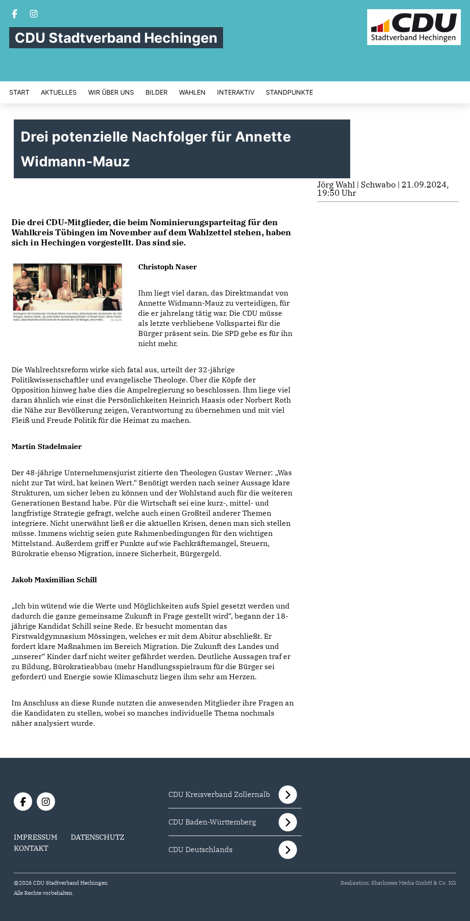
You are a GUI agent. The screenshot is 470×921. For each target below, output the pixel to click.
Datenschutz (97, 836)
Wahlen (192, 92)
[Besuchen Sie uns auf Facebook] (14, 15)
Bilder (156, 92)
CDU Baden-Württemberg (212, 821)
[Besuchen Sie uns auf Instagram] (33, 15)
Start (19, 92)
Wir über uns (111, 92)
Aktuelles (59, 92)
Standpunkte (289, 92)
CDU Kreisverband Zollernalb (219, 794)
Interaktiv (235, 92)
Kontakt (31, 848)
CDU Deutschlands (200, 849)
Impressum (35, 836)
